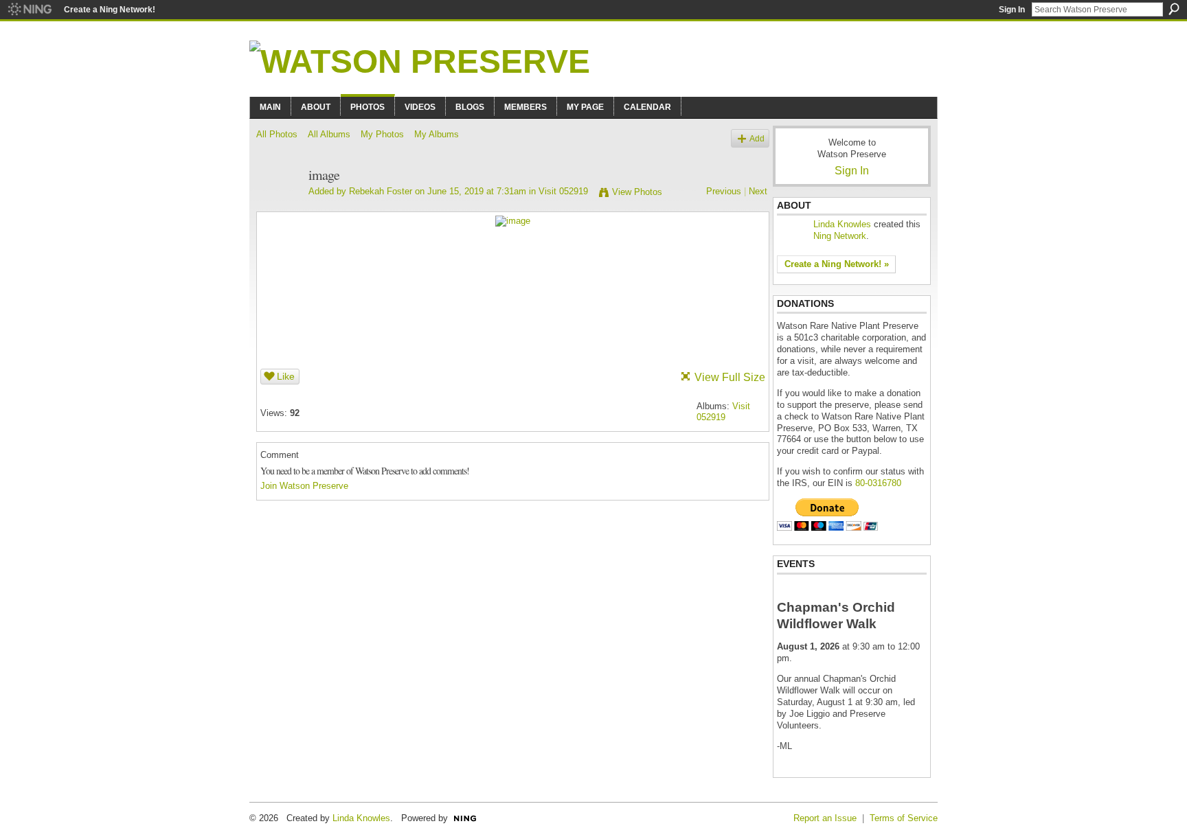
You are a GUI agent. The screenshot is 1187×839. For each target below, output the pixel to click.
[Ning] (29, 9)
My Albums (436, 134)
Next (758, 191)
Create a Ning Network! (109, 9)
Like (286, 376)
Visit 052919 (563, 191)
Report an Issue (825, 818)
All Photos (276, 134)
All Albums (329, 134)
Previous (723, 191)
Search (1173, 9)
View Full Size (729, 377)
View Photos (637, 192)
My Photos (382, 134)
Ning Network (839, 236)
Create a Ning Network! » (836, 264)
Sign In (1012, 9)
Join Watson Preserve (304, 486)
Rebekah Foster (380, 191)
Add (757, 138)
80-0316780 (878, 483)
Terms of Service (904, 818)
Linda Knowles (842, 224)
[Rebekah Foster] (278, 205)
